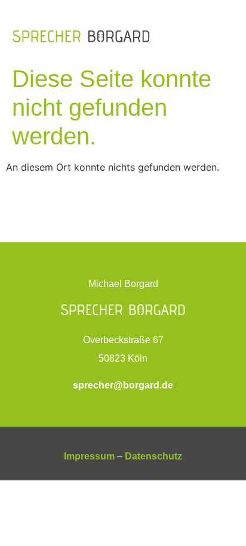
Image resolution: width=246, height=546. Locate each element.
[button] (224, 35)
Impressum (89, 456)
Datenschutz (153, 456)
